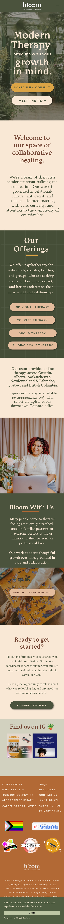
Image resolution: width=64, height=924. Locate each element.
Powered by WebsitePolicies (17, 918)
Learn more (36, 906)
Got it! (32, 912)
